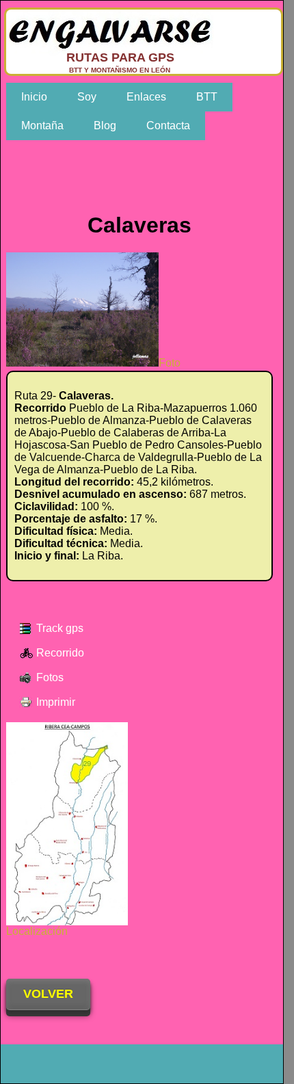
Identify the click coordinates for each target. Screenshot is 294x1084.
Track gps (59, 628)
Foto (169, 363)
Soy (86, 97)
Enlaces (146, 97)
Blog (105, 125)
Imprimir (55, 702)
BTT (206, 97)
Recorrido (60, 653)
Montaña (42, 125)
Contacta (168, 125)
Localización (37, 931)
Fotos (50, 677)
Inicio (34, 97)
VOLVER (48, 994)
